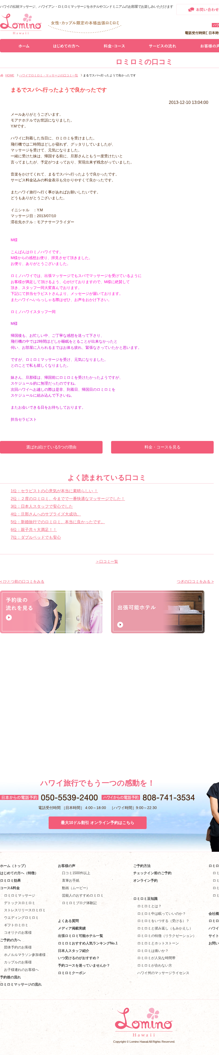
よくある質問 (68, 921)
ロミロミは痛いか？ (153, 951)
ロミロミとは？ (149, 906)
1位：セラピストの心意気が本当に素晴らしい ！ (54, 491)
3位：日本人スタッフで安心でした (42, 506)
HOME (9, 75)
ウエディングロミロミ (21, 918)
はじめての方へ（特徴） (19, 873)
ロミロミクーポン (72, 973)
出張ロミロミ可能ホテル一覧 (80, 936)
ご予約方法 (142, 866)
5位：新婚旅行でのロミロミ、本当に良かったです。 (58, 521)
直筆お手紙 (70, 880)
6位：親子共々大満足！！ (34, 529)
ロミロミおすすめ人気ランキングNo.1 (89, 943)
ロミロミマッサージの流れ (21, 984)
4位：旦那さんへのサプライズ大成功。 (46, 514)
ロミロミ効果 (10, 880)
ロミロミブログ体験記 (79, 903)
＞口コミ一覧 (107, 561)
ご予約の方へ (10, 940)
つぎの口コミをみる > (195, 581)
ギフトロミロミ (16, 925)
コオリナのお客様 (18, 933)
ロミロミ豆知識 (145, 899)
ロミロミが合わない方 (154, 965)
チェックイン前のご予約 (152, 873)
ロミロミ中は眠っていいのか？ (161, 914)
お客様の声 (66, 866)
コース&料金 (10, 888)
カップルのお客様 (18, 962)
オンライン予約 (145, 880)
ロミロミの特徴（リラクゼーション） (166, 936)
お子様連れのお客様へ (21, 970)
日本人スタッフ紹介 (73, 951)
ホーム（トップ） (14, 866)
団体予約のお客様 (18, 947)
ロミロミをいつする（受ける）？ (163, 921)
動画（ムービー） (76, 888)
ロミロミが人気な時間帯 (156, 958)
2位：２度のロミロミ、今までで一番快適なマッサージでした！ (68, 498)
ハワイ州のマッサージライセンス (163, 973)
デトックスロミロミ (19, 903)
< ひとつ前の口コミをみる (22, 581)
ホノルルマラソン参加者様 (25, 955)
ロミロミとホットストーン (158, 943)
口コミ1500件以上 (76, 873)
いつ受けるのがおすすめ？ (79, 958)
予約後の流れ (10, 977)
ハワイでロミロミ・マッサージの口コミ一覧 (48, 75)
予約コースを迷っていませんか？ (84, 965)
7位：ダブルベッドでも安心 (36, 537)
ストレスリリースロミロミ (25, 910)
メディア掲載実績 (72, 928)
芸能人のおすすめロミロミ (83, 895)
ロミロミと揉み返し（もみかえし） (165, 928)
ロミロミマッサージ (19, 895)
